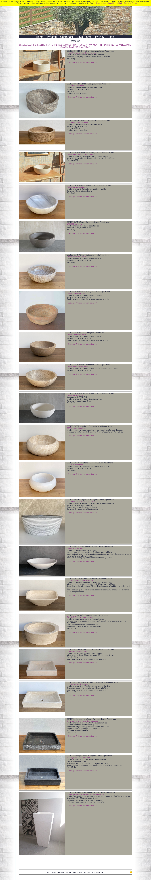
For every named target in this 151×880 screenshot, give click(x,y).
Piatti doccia (80, 45)
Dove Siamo (84, 36)
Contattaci (66, 36)
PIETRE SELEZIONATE (43, 45)
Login (111, 36)
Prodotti (52, 36)
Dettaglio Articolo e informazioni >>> (82, 62)
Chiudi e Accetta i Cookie (127, 3)
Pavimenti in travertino (101, 45)
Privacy (99, 36)
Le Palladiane (123, 45)
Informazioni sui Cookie (105, 3)
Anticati (85, 47)
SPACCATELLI (25, 45)
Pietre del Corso (62, 45)
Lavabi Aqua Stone (70, 47)
